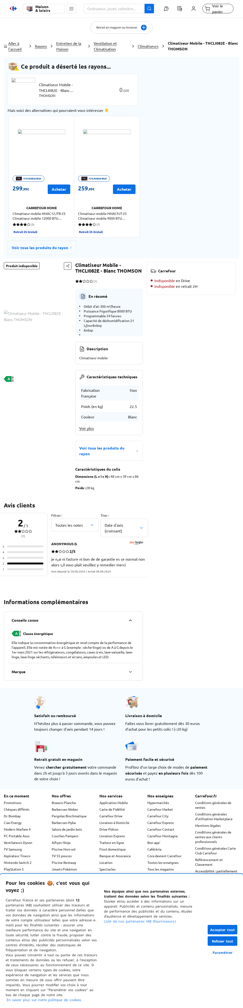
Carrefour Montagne (162, 836)
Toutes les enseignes (162, 862)
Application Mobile (113, 802)
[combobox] (119, 8)
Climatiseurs (148, 46)
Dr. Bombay (12, 816)
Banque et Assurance (115, 856)
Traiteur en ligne (111, 842)
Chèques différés (16, 809)
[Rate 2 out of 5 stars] (80, 281)
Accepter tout (222, 930)
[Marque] (130, 672)
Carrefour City (157, 816)
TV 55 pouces (62, 856)
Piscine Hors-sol (63, 849)
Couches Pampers (65, 836)
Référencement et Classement (209, 861)
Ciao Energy (13, 822)
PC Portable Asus (16, 836)
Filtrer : (56, 515)
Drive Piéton (108, 829)
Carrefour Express (160, 822)
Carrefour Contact (160, 829)
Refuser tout (222, 941)
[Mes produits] (180, 8)
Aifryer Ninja (61, 842)
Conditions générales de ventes (213, 804)
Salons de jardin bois (67, 829)
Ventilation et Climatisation (105, 46)
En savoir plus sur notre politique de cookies (44, 1000)
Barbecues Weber (65, 809)
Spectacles (107, 869)
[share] (67, 266)
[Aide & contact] (166, 8)
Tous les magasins (160, 869)
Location (105, 862)
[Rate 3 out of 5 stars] (84, 281)
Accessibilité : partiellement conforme (216, 873)
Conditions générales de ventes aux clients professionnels (213, 837)
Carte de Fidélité (112, 809)
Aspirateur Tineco (17, 856)
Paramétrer (223, 952)
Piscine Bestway (64, 862)
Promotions (12, 802)
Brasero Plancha (64, 802)
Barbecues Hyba (64, 822)
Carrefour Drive (110, 816)
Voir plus (86, 428)
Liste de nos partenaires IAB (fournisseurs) (140, 921)
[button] (71, 8)
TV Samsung (13, 849)
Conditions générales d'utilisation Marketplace (214, 816)
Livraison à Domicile (114, 822)
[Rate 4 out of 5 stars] (87, 281)
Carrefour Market (160, 809)
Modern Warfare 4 (17, 829)
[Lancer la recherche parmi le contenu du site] (149, 8)
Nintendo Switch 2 (18, 862)
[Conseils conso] (130, 620)
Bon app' (153, 842)
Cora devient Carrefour (164, 856)
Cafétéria (154, 849)
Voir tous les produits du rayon (40, 247)
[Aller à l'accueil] (13, 8)
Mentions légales (208, 825)
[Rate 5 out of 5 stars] (91, 281)
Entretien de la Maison (68, 46)
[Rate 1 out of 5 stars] (77, 281)
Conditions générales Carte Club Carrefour (215, 850)
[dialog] (121, 941)
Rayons (41, 46)
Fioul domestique (112, 849)
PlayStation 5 (14, 869)
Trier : (105, 515)
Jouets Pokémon (64, 869)
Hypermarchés (158, 802)
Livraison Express (112, 836)
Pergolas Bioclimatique (69, 816)
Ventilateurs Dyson (18, 842)
